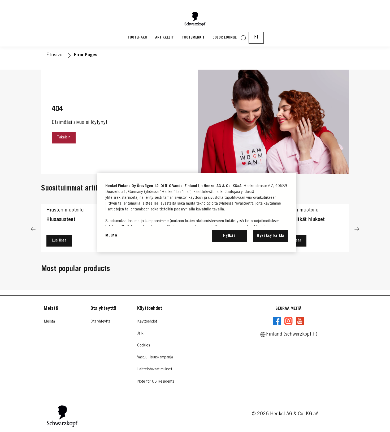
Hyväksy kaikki (270, 236)
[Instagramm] (288, 321)
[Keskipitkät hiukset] (312, 229)
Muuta (111, 236)
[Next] (356, 229)
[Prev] (33, 229)
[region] (196, 212)
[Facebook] (277, 321)
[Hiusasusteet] (77, 229)
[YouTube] (300, 321)
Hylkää (229, 236)
